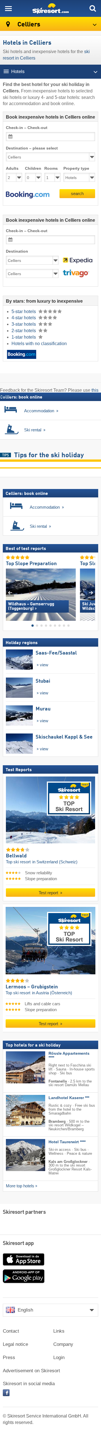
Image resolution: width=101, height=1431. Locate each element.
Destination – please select (32, 148)
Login (59, 1357)
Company (63, 1344)
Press (9, 1357)
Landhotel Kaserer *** (69, 1098)
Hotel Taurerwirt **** (67, 1142)
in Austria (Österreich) (52, 992)
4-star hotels (24, 317)
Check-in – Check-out (26, 128)
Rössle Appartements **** (69, 1055)
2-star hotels (24, 330)
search (77, 193)
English (25, 1310)
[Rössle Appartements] (17, 1067)
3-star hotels (24, 324)
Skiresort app (18, 1243)
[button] (27, 195)
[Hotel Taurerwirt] (17, 1155)
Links (59, 1331)
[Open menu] (8, 8)
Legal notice (15, 1344)
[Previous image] (10, 592)
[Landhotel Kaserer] (17, 1111)
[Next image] (91, 592)
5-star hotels (24, 311)
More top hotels (20, 1185)
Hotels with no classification (39, 343)
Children (33, 168)
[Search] (92, 8)
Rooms (51, 168)
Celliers (28, 24)
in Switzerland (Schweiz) (54, 861)
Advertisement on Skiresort (31, 1370)
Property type (76, 168)
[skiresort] (50, 8)
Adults (12, 168)
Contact (11, 1331)
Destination (17, 251)
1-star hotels (24, 337)
